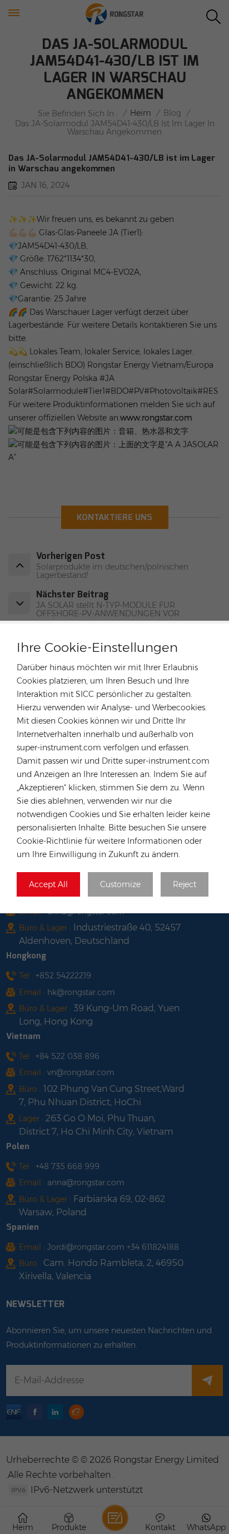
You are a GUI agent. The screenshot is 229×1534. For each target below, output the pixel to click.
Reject (184, 884)
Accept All (48, 884)
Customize (120, 884)
